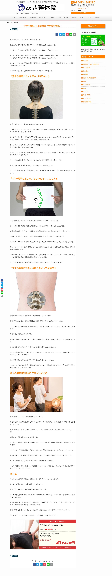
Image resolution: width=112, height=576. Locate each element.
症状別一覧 (33, 17)
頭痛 (84, 88)
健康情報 (14, 29)
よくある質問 (51, 17)
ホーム (14, 17)
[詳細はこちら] (81, 8)
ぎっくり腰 (86, 67)
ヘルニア (85, 91)
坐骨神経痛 (86, 84)
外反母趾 (85, 61)
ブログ (89, 17)
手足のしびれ (87, 98)
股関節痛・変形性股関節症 (91, 64)
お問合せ (97, 17)
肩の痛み (85, 74)
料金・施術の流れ (63, 17)
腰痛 (84, 81)
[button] (57, 34)
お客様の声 (42, 17)
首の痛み (85, 71)
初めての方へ (22, 17)
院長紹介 (74, 17)
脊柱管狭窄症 (87, 102)
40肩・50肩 (86, 95)
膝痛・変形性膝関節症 (90, 78)
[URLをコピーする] (74, 34)
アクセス (82, 17)
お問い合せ (94, 26)
